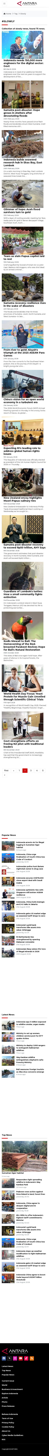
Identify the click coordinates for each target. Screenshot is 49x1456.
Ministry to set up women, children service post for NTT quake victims (29, 1036)
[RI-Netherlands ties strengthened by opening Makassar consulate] (8, 940)
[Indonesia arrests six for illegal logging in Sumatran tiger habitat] (8, 846)
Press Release (8, 1406)
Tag (15, 14)
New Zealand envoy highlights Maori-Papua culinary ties (23, 499)
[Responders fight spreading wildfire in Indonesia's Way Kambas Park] (8, 1183)
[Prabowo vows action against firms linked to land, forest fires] (8, 1195)
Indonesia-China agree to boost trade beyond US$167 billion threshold (30, 1277)
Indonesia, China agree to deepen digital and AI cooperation (28, 1205)
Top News (7, 1135)
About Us (6, 1431)
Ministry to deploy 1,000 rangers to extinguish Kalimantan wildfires (30, 1048)
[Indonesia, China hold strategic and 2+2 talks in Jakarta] (8, 905)
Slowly (23, 14)
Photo (4, 1402)
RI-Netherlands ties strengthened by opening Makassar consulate (28, 939)
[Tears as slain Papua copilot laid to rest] (22, 240)
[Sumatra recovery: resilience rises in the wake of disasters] (22, 287)
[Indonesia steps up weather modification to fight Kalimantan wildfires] (8, 1255)
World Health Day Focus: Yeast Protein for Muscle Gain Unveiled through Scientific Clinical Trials (24, 696)
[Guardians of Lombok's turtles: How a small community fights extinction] (22, 576)
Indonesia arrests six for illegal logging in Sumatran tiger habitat (30, 844)
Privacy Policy (8, 1423)
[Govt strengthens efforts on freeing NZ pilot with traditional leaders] (22, 725)
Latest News (8, 1015)
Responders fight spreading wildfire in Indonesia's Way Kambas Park (29, 1182)
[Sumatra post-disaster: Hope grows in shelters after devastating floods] (22, 94)
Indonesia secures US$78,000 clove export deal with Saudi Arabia (30, 880)
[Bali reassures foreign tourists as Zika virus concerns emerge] (8, 1073)
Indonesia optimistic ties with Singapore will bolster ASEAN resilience (29, 892)
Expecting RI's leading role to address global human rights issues (22, 451)
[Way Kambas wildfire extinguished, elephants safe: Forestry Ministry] (8, 1061)
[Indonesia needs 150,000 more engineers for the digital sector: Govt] (22, 45)
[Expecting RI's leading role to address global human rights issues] (22, 430)
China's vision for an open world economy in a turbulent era (24, 401)
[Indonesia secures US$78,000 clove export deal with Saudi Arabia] (8, 881)
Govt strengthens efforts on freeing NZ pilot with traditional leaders (24, 744)
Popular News (9, 835)
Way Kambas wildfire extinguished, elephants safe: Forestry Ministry (30, 1059)
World (4, 1385)
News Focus (9, 446)
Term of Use (7, 1418)
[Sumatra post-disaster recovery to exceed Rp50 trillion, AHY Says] (22, 529)
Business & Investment (12, 1389)
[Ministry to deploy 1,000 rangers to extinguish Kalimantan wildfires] (8, 1049)
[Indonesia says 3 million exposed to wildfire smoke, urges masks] (8, 1025)
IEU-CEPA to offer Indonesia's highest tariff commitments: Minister (29, 1217)
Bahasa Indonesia (10, 1414)
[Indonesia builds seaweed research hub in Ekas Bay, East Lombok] (22, 144)
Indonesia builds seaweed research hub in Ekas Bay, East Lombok (23, 162)
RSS (3, 1439)
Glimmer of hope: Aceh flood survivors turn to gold (22, 211)
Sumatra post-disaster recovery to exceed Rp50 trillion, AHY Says (25, 546)
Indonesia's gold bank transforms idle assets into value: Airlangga (28, 927)
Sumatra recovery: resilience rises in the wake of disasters (25, 304)
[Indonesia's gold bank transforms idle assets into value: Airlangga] (8, 928)
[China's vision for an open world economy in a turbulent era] (22, 384)
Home (8, 14)
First (6, 770)
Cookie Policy (8, 1427)
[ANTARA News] (27, 3)
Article (5, 1398)
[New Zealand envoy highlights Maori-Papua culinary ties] (22, 482)
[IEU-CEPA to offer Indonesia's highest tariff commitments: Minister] (8, 1219)
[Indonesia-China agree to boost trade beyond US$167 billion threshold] (8, 1278)
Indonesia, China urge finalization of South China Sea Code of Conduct (30, 857)
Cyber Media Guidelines (12, 1435)
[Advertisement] (24, 806)
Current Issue (8, 1381)
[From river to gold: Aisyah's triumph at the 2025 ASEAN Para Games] (22, 334)
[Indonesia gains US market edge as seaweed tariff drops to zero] (8, 917)
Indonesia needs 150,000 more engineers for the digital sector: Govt (23, 63)
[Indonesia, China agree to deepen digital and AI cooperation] (8, 1207)
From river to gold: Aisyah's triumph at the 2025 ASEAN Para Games (24, 352)
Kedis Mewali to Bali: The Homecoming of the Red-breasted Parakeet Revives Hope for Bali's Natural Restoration (24, 645)
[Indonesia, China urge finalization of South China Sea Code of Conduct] (8, 858)
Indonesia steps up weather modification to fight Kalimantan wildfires (31, 1253)
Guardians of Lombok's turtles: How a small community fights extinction (23, 594)
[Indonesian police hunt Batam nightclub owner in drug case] (8, 870)
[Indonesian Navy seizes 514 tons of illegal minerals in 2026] (8, 952)
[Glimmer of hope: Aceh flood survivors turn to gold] (22, 194)
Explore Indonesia (10, 1393)
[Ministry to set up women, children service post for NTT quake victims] (8, 1037)
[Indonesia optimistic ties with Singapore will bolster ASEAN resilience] (8, 893)
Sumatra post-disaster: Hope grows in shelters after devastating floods (22, 113)
